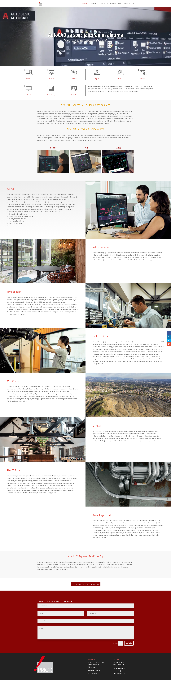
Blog (119, 3)
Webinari (113, 3)
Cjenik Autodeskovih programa (85, 584)
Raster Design (51, 95)
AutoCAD (28, 95)
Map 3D (96, 79)
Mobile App (74, 95)
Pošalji (129, 643)
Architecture (28, 79)
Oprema (93, 3)
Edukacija (103, 3)
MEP (119, 79)
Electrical (51, 79)
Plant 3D (142, 79)
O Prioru (125, 3)
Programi (84, 3)
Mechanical (74, 79)
